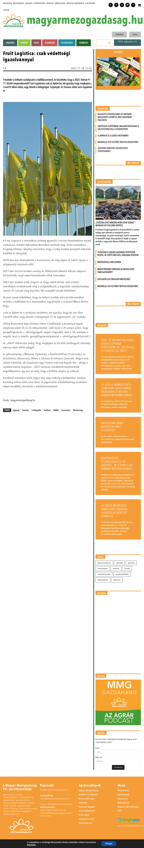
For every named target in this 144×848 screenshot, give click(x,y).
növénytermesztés (104, 574)
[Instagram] (116, 5)
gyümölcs (131, 563)
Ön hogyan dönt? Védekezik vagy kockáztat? (112, 426)
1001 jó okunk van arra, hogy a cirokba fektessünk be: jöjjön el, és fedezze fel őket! (118, 345)
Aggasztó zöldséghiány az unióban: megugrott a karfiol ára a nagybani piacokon (115, 117)
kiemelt (127, 568)
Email (97, 748)
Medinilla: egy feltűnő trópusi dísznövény (118, 142)
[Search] (109, 42)
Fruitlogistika (36, 410)
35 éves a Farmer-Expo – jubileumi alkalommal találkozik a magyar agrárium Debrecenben (117, 390)
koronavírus (66, 410)
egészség (16, 410)
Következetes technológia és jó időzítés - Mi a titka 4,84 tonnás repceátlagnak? (117, 463)
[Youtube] (127, 5)
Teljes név (98, 757)
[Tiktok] (133, 5)
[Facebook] (111, 5)
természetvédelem (122, 574)
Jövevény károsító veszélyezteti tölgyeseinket (113, 150)
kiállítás (56, 410)
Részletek (31, 845)
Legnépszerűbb (104, 182)
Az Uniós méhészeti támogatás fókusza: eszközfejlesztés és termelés (114, 511)
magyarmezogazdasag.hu (85, 20)
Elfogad (108, 843)
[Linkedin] (122, 5)
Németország (78, 410)
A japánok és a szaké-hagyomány (113, 135)
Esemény (25, 410)
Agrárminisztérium (104, 563)
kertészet (47, 410)
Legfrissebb (102, 109)
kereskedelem (103, 568)
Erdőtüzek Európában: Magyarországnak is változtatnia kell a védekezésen (118, 128)
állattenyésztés (103, 580)
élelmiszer (117, 580)
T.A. (5, 68)
